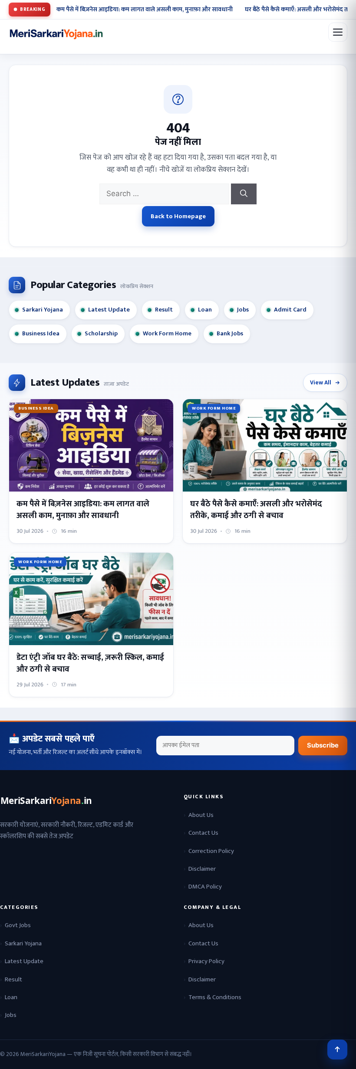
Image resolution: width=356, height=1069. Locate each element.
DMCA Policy (205, 886)
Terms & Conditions (214, 997)
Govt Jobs (18, 925)
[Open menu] (337, 32)
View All (320, 382)
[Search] (244, 194)
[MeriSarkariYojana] (47, 801)
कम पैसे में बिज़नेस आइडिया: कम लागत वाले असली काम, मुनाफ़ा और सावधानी (144, 9)
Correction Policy (211, 851)
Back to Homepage (178, 216)
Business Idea (40, 333)
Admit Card (290, 310)
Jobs (243, 310)
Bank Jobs (230, 333)
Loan (205, 310)
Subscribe (323, 745)
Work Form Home (167, 333)
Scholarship (101, 333)
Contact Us (203, 832)
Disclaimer (202, 868)
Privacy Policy (206, 961)
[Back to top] (337, 1049)
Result (164, 310)
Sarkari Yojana (42, 310)
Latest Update (109, 310)
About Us (201, 815)
